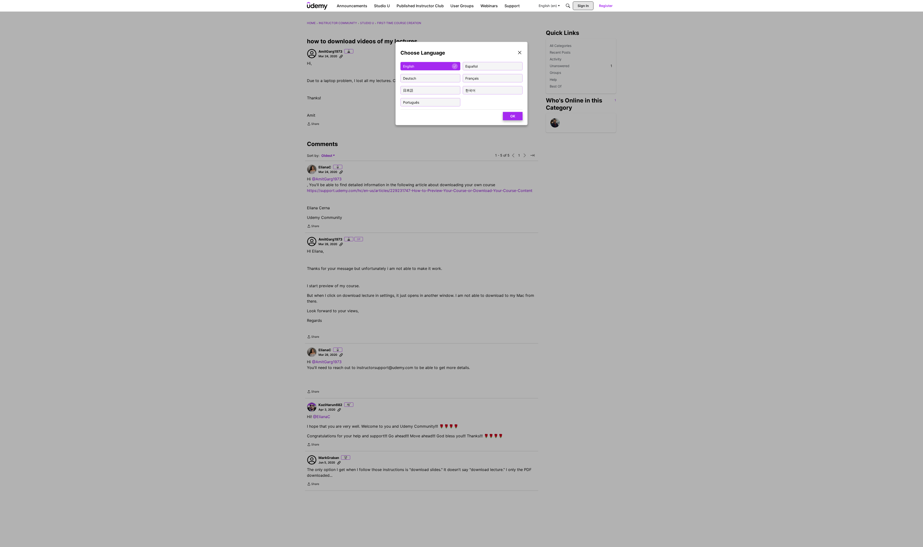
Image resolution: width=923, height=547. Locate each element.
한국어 (470, 90)
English (408, 66)
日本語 (408, 90)
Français (472, 78)
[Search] (568, 5)
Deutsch (409, 78)
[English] (317, 6)
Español (471, 66)
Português (411, 102)
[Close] (520, 53)
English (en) (548, 6)
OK (512, 116)
